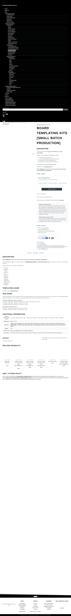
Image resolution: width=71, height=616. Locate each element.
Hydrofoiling (55, 245)
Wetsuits (10, 64)
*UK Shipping (22, 603)
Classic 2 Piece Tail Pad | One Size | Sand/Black (63, 363)
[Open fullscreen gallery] (33, 153)
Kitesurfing (62, 245)
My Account (46, 603)
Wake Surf (50, 247)
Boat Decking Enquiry (9, 99)
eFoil (57, 324)
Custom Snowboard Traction (13, 47)
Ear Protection (12, 67)
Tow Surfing (43, 247)
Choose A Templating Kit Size (44, 177)
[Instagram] (34, 596)
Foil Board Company (12, 80)
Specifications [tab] (35, 252)
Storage (9, 40)
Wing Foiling (62, 247)
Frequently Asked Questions (10, 105)
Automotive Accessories (11, 90)
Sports (34, 611)
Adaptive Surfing (41, 245)
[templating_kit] (18, 139)
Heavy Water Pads (11, 33)
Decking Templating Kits (11, 17)
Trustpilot (62, 608)
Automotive (39, 611)
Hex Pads (9, 27)
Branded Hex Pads (11, 53)
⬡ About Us (6, 10)
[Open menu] (4, 116)
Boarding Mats (9, 19)
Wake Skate (47, 247)
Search (66, 109)
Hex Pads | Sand (52, 361)
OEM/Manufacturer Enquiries (10, 102)
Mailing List (46, 606)
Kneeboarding (39, 246)
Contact (35, 604)
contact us (42, 169)
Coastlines (11, 77)
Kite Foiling (59, 245)
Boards (10, 61)
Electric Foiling (12, 58)
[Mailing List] (36, 596)
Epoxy (11, 330)
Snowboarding (56, 246)
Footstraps (10, 36)
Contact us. (62, 200)
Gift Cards (7, 93)
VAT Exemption (49, 607)
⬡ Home (5, 8)
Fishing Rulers (9, 20)
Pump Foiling (61, 324)
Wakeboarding (54, 247)
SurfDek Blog (22, 606)
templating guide (48, 166)
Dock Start (54, 324)
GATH (10, 84)
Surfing (40, 247)
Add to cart (52, 189)
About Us (35, 603)
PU (21, 330)
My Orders (51, 603)
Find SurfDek (22, 609)
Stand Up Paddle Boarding (62, 246)
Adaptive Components (12, 31)
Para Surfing (43, 246)
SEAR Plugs (11, 81)
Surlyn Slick (25, 330)
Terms (33, 607)
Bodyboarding (46, 245)
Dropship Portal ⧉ (22, 611)
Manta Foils (11, 74)
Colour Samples (9, 16)
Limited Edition (10, 34)
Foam (14, 330)
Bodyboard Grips (11, 37)
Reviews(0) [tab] (42, 252)
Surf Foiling (19, 324)
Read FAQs (35, 606)
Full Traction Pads (11, 30)
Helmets (10, 70)
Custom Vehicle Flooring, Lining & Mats (13, 87)
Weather (22, 607)
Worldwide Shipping (22, 604)
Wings (10, 60)
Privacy (37, 607)
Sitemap (48, 609)
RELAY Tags (51, 606)
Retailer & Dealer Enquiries (10, 103)
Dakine (10, 83)
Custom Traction (50, 245)
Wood (29, 330)
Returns (51, 604)
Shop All (6, 94)
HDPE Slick (18, 330)
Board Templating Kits (12, 50)
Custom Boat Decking (10, 14)
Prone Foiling (47, 246)
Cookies (35, 609)
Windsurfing (59, 247)
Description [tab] (29, 252)
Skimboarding (51, 246)
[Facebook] (35, 596)
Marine (31, 611)
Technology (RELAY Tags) (12, 43)
